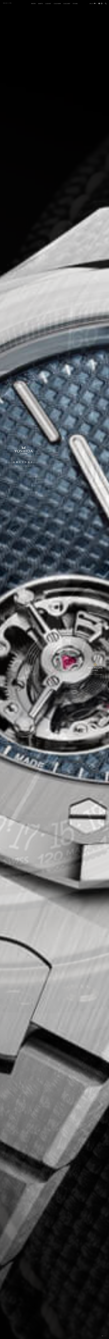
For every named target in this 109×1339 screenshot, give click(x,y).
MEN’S (40, 4)
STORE (75, 4)
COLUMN (57, 4)
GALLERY (66, 4)
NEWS (33, 4)
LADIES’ (48, 4)
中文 (10, 3)
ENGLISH (5, 3)
